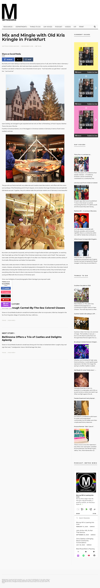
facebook (9, 59)
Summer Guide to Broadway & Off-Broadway (84, 314)
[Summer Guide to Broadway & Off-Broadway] (81, 323)
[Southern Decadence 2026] (81, 295)
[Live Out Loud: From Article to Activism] (81, 192)
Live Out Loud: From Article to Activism (85, 183)
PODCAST (58, 27)
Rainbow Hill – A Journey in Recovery (85, 211)
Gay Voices (47, 27)
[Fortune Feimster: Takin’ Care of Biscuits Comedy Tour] (81, 436)
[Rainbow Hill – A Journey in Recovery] (81, 220)
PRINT (81, 27)
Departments (21, 27)
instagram (7, 292)
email (29, 59)
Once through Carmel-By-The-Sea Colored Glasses (33, 307)
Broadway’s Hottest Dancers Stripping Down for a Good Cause (85, 342)
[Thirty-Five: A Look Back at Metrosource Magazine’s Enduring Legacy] (81, 164)
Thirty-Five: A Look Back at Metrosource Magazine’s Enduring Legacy (84, 155)
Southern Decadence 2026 (82, 285)
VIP (75, 27)
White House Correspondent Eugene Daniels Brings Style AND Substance (85, 239)
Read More (11, 320)
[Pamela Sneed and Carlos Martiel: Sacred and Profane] (81, 408)
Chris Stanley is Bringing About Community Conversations (84, 540)
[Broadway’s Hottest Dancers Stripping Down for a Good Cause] (81, 351)
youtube (7, 299)
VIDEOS (68, 27)
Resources (7, 27)
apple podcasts (5, 304)
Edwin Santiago (14, 46)
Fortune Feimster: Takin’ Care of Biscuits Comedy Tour (83, 427)
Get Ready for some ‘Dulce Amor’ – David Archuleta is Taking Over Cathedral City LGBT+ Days (84, 370)
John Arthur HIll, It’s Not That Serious (84, 531)
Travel (39, 46)
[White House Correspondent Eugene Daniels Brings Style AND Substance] (81, 248)
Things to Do (35, 27)
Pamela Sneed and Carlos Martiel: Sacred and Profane (84, 399)
